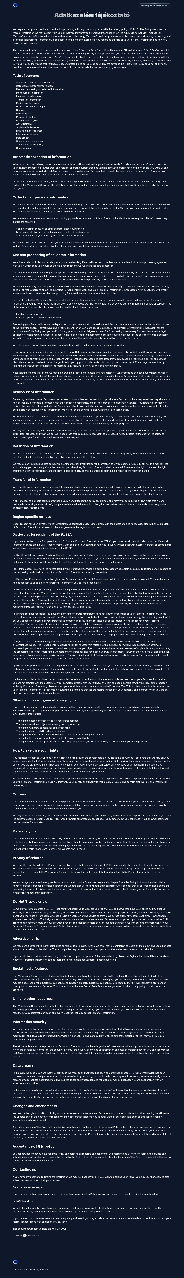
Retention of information (29, 96)
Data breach (22, 137)
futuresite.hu (130, 32)
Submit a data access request (28, 1187)
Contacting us (23, 148)
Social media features (27, 127)
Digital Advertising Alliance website (148, 956)
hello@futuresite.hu (23, 1201)
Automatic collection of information (35, 82)
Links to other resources (29, 130)
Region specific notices (28, 103)
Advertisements (24, 123)
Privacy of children (26, 117)
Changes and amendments (30, 141)
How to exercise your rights (31, 106)
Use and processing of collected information (40, 89)
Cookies (20, 110)
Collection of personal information (34, 85)
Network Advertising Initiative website (32, 959)
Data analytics (23, 113)
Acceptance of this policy (29, 144)
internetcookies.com (33, 929)
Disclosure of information (29, 92)
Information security (27, 134)
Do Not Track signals (27, 120)
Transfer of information (28, 99)
